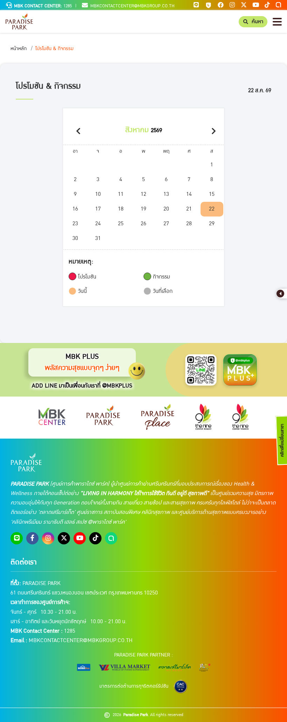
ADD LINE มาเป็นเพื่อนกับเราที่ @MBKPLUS (82, 385)
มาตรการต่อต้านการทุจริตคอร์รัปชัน (133, 686)
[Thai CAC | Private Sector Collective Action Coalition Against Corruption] (181, 686)
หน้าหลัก (18, 48)
